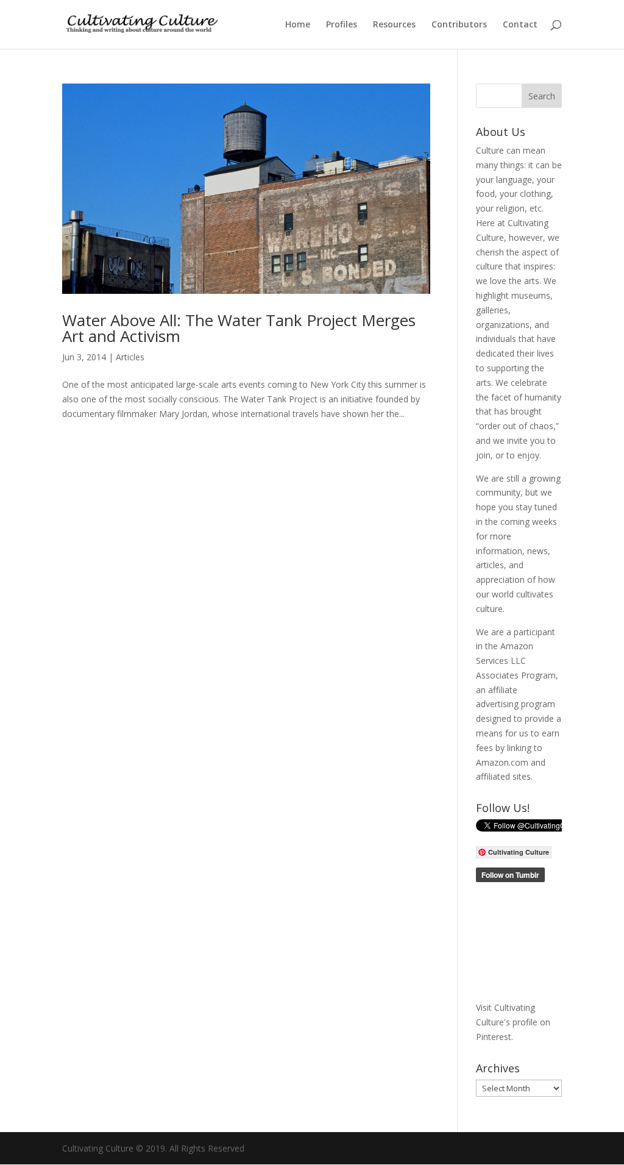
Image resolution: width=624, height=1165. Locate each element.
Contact (520, 25)
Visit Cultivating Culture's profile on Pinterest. (513, 1022)
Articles (130, 357)
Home (297, 25)
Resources (394, 25)
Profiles (341, 25)
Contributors (459, 25)
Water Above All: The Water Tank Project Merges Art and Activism (239, 328)
